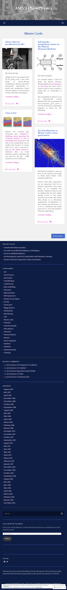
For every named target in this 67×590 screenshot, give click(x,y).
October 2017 (9, 437)
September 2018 (10, 407)
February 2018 (9, 425)
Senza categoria (10, 341)
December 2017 (9, 431)
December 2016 (9, 467)
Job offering (8, 314)
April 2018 (8, 419)
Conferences (9, 284)
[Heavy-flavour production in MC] (17, 58)
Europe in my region (12, 299)
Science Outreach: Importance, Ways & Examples (22, 260)
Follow (7, 539)
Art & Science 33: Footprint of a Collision (22, 365)
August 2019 (8, 389)
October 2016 (9, 473)
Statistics (7, 347)
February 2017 (9, 461)
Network (7, 323)
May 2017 (7, 452)
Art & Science (9, 275)
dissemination (9, 293)
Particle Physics (10, 335)
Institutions (8, 311)
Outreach (7, 332)
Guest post (8, 305)
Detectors (7, 290)
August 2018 (8, 410)
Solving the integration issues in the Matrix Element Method (48, 45)
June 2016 (7, 485)
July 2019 (7, 392)
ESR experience (10, 296)
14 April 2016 (11, 169)
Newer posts (57, 236)
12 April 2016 (44, 222)
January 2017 (8, 464)
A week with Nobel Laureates (15, 248)
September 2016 (10, 476)
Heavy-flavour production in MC (15, 43)
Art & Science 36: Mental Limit (18, 377)
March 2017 (8, 458)
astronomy (8, 278)
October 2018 (9, 404)
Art (5, 272)
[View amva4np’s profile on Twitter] (7, 561)
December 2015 (9, 503)
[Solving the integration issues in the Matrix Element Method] (50, 62)
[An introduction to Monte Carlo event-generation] (50, 153)
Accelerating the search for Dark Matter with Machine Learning (28, 256)
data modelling (9, 287)
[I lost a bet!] (17, 122)
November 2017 (9, 434)
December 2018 (9, 398)
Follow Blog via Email (13, 524)
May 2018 (7, 416)
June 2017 (7, 449)
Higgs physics (9, 308)
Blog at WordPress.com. (15, 583)
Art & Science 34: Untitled (16, 368)
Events (6, 302)
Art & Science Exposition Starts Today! (21, 371)
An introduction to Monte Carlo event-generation (48, 132)
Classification (9, 281)
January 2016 (8, 500)
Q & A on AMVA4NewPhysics (14, 254)
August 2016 (8, 479)
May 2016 (7, 488)
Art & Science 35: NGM (15, 374)
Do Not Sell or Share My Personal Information (43, 583)
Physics (7, 338)
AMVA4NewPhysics (33, 8)
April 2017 (7, 455)
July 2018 (7, 413)
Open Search (62, 23)
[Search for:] (33, 513)
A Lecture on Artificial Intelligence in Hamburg (21, 251)
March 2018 (8, 422)
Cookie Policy (38, 587)
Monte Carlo (8, 320)
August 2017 (8, 443)
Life (5, 317)
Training (7, 353)
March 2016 (8, 494)
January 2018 (8, 428)
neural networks (10, 326)
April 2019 (8, 395)
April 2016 (8, 491)
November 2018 (10, 401)
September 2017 (10, 440)
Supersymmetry (10, 350)
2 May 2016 (43, 121)
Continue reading (12, 97)
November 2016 (10, 470)
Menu (4, 23)
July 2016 (7, 482)
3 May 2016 (10, 104)
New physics (8, 329)
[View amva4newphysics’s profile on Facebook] (4, 561)
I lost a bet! (10, 113)
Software (7, 344)
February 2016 (9, 497)
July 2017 (7, 446)
